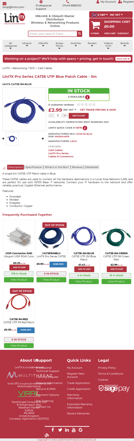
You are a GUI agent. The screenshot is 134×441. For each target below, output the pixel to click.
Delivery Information (49, 383)
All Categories (11, 44)
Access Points (59, 44)
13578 (78, 127)
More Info (58, 264)
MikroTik (43, 43)
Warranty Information (75, 396)
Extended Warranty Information (79, 406)
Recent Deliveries (78, 413)
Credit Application (79, 389)
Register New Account (75, 375)
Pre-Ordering (44, 401)
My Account (74, 367)
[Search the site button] (79, 34)
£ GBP (101, 14)
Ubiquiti (27, 43)
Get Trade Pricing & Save (98, 109)
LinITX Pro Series (58, 153)
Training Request (47, 377)
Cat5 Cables (55, 150)
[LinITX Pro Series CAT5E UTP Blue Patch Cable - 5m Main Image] (12, 142)
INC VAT (115, 14)
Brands (125, 43)
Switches (76, 43)
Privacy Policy (107, 367)
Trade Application (78, 383)
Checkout (123, 33)
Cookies (103, 379)
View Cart (110, 33)
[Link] (52, 430)
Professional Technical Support (47, 369)
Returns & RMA (46, 389)
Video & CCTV (108, 44)
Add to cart (19, 267)
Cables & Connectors (60, 156)
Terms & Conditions (110, 373)
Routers (92, 43)
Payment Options (47, 394)
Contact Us (43, 406)
